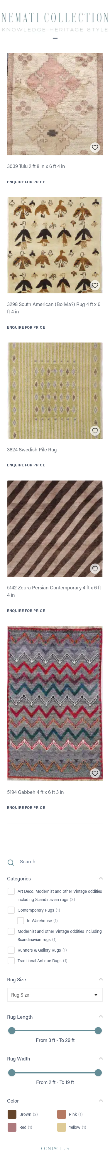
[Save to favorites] (95, 147)
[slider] (11, 1030)
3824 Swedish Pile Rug (32, 449)
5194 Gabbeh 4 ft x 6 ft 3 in (35, 792)
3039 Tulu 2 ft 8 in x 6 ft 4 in (36, 166)
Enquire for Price (26, 181)
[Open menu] (55, 38)
